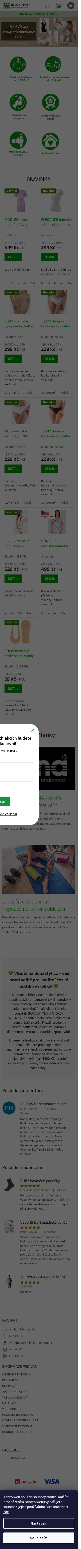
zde (6, 1511)
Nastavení (39, 1523)
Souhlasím (38, 1537)
